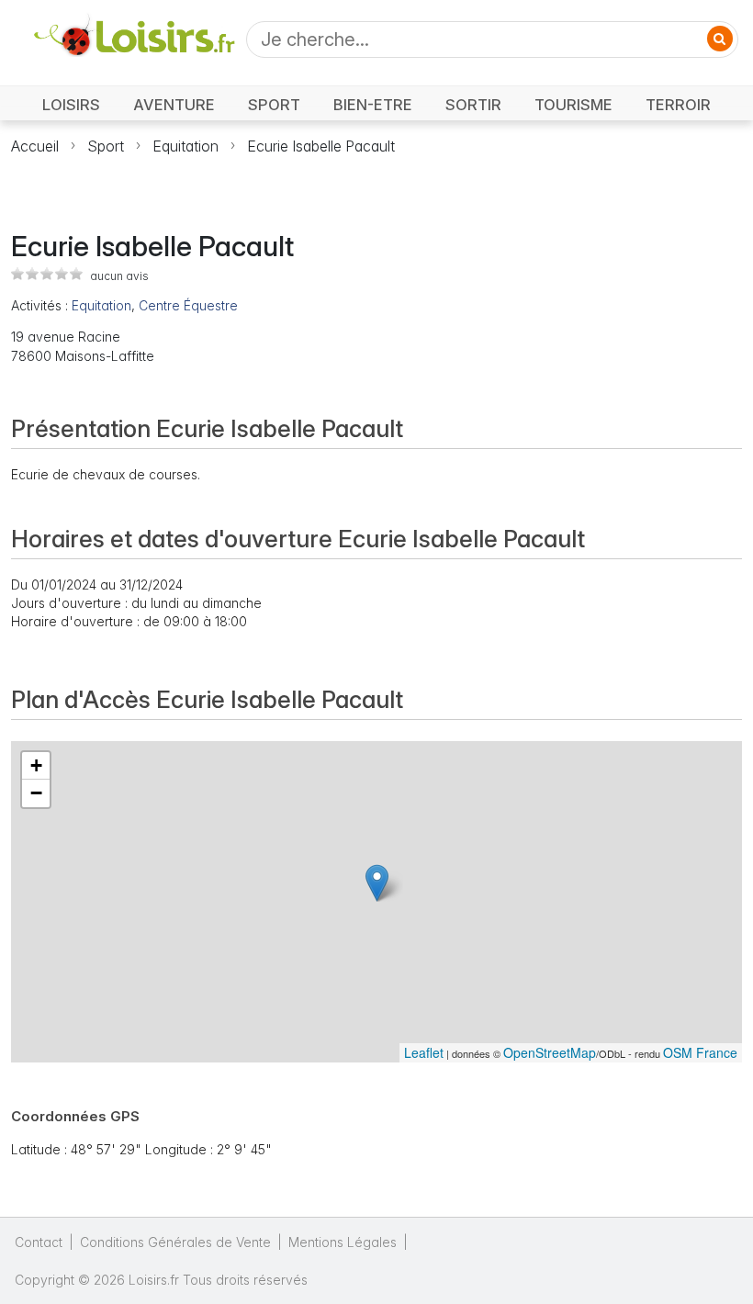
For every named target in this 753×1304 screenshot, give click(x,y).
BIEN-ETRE (372, 105)
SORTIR (473, 105)
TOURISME (573, 105)
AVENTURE (174, 105)
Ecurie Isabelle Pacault (321, 146)
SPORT (274, 105)
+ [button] (36, 765)
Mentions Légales (342, 1242)
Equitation (185, 146)
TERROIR (678, 105)
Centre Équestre (188, 305)
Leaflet (424, 1052)
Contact (38, 1242)
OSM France (700, 1052)
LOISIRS (71, 105)
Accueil (35, 146)
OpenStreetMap (549, 1052)
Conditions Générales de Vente (175, 1242)
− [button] (36, 792)
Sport (105, 146)
